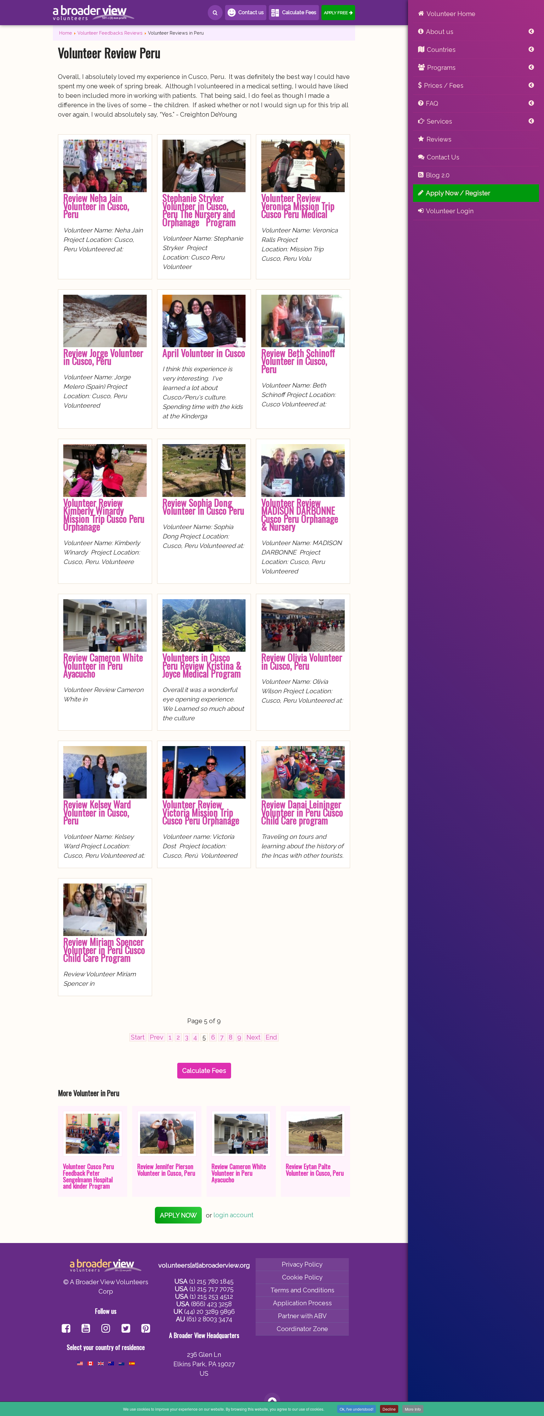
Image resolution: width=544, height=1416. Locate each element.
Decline (389, 1409)
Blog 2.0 (438, 175)
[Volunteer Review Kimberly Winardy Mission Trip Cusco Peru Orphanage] (105, 495)
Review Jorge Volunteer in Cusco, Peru (103, 357)
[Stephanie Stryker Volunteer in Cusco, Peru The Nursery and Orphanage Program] (204, 190)
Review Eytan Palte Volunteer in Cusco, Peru (315, 1170)
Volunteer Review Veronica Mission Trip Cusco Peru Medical (297, 206)
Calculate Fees (299, 12)
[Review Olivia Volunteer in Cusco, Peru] (303, 649)
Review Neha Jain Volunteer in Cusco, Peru (96, 206)
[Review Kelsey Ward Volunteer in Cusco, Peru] (105, 796)
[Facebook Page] (66, 1329)
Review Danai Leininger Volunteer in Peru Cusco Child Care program (302, 812)
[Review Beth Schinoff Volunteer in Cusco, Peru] (303, 345)
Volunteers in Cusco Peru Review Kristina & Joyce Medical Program (201, 665)
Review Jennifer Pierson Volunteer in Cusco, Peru (166, 1170)
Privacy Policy (302, 1264)
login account (233, 1215)
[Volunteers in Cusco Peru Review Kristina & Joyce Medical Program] (204, 649)
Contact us (251, 12)
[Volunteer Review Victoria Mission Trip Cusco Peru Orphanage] (204, 796)
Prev (156, 1037)
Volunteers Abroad (94, 12)
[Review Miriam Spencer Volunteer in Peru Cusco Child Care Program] (105, 934)
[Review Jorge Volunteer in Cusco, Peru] (105, 345)
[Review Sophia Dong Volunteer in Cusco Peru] (204, 495)
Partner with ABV (302, 1316)
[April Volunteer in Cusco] (204, 345)
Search (215, 12)
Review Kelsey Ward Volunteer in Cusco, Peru (97, 812)
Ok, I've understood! (356, 1409)
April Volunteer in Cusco (203, 353)
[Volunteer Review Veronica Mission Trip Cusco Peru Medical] (303, 190)
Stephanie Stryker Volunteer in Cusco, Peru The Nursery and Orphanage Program (199, 210)
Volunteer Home (451, 14)
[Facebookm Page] (126, 1329)
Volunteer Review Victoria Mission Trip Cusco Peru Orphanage (200, 812)
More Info (413, 1409)
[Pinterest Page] (145, 1329)
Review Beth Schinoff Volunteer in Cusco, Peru (298, 361)
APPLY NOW (178, 1215)
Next (253, 1037)
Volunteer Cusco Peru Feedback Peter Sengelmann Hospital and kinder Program (88, 1176)
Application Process (302, 1303)
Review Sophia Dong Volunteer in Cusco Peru (203, 506)
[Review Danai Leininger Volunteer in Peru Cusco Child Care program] (303, 796)
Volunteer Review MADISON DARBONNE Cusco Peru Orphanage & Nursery (299, 514)
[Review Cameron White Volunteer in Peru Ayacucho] (105, 649)
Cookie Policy (302, 1277)
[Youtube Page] (86, 1329)
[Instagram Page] (105, 1329)
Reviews (439, 139)
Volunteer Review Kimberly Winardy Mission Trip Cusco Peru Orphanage (103, 514)
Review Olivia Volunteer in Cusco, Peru (301, 661)
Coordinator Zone (302, 1329)
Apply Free (336, 12)
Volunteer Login (449, 211)
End (271, 1037)
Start (137, 1037)
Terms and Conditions (302, 1290)
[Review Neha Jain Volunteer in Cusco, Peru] (105, 190)
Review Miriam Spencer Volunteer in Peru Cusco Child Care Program (104, 949)
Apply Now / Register (458, 193)
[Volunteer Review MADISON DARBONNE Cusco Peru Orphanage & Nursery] (303, 495)
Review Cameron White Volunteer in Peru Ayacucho (103, 665)
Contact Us (443, 157)
